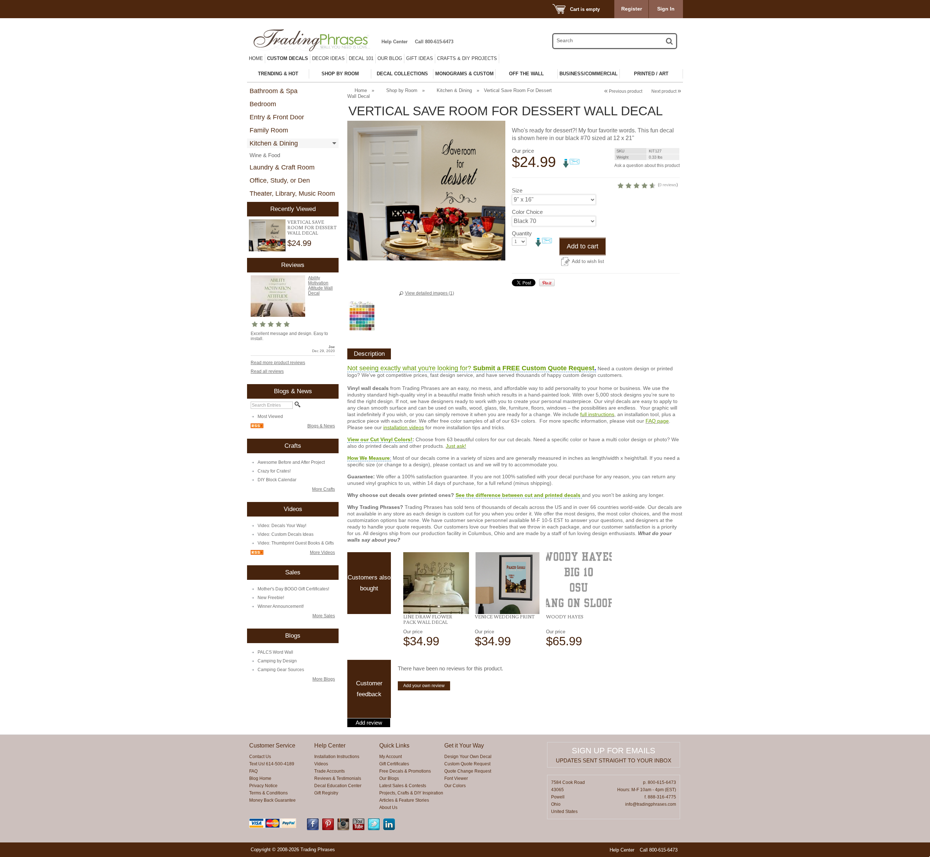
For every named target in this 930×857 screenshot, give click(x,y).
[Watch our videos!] (358, 828)
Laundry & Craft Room (282, 167)
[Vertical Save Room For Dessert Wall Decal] (267, 235)
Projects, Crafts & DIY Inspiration (411, 793)
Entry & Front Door (277, 117)
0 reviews (667, 185)
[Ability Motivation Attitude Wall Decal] (278, 315)
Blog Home (260, 778)
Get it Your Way (464, 745)
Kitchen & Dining (274, 143)
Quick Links (394, 745)
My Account (390, 756)
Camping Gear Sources (281, 669)
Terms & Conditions (268, 793)
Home (256, 58)
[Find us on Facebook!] (313, 828)
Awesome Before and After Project (291, 462)
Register (631, 9)
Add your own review (424, 685)
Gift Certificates (394, 763)
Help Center (394, 41)
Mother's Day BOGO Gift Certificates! (293, 588)
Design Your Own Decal (468, 756)
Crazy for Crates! (274, 471)
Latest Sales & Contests (402, 785)
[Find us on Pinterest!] (328, 828)
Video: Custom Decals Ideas (286, 534)
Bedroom (263, 104)
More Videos (322, 552)
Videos (321, 763)
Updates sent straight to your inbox (613, 760)
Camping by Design (277, 660)
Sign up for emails (613, 750)
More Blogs (323, 679)
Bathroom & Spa (274, 91)
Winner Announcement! (281, 606)
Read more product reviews (278, 362)
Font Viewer (456, 778)
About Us (388, 807)
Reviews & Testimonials (337, 778)
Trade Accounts (329, 771)
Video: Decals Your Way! (282, 525)
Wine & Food (265, 155)
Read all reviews (267, 371)
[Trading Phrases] (316, 40)
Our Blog (389, 58)
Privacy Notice (263, 785)
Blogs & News (321, 425)
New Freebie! (271, 597)
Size (517, 190)
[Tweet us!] (374, 828)
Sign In (666, 9)
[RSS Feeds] (257, 426)
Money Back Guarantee (272, 800)
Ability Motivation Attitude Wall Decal (320, 285)
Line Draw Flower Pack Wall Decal (427, 619)
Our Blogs (389, 778)
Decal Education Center (337, 785)
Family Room (269, 130)
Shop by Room (401, 90)
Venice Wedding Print (505, 616)
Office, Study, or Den (280, 180)
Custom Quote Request (467, 763)
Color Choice (527, 212)
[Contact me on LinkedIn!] (389, 828)
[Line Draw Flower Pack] (436, 583)
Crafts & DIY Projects (467, 58)
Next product (666, 91)
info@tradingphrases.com (650, 804)
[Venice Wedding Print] (508, 583)
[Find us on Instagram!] (343, 828)
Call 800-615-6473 (434, 41)
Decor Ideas (328, 58)
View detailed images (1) (429, 293)
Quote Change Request (467, 771)
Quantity (522, 233)
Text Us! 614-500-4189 (271, 763)
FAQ (253, 771)
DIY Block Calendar (277, 479)
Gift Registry (326, 793)
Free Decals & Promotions (405, 771)
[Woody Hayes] (579, 579)
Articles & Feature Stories (404, 800)
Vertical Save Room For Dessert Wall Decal (312, 227)
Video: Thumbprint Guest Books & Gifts (296, 543)
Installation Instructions (336, 756)
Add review (369, 723)
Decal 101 (361, 58)
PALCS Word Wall (275, 652)
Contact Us (260, 756)
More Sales (323, 615)
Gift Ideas (419, 58)
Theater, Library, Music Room (292, 193)
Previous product (623, 91)
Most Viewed (270, 416)
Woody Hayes (564, 616)
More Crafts (323, 489)
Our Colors (455, 785)
